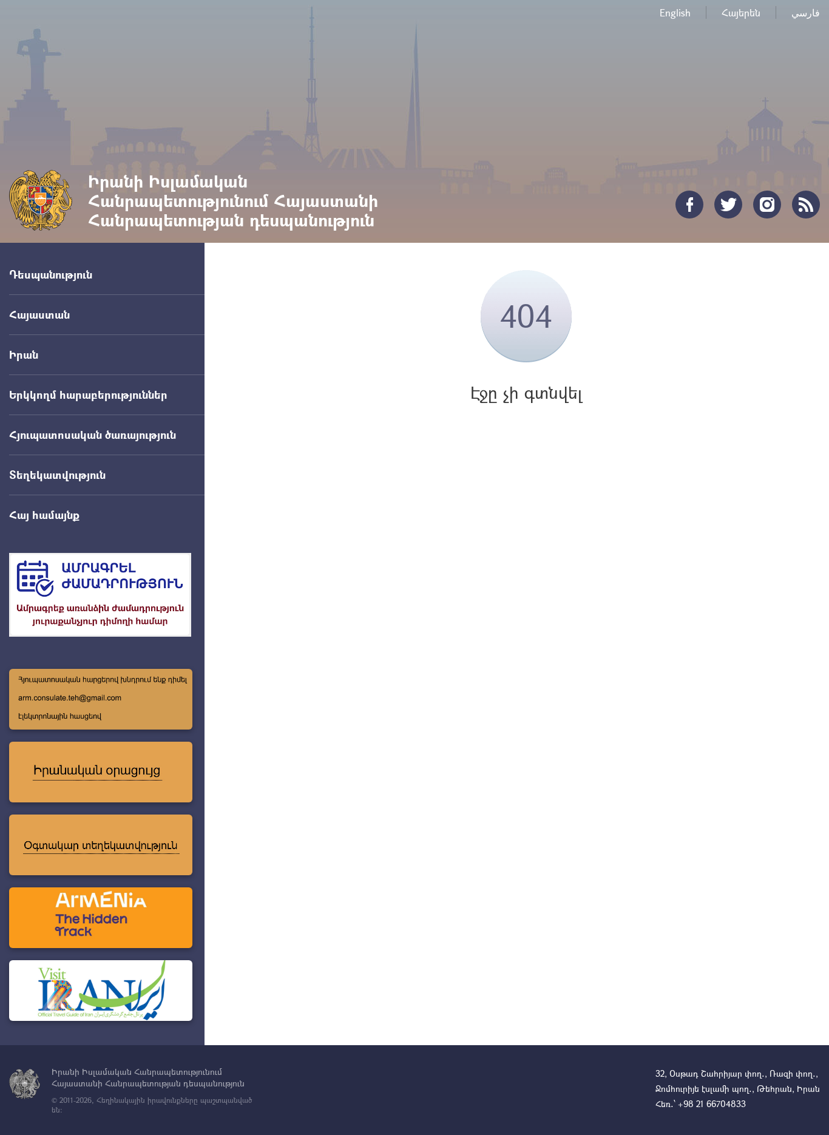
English (675, 12)
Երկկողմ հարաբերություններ (88, 394)
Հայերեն (741, 12)
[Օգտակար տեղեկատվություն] (100, 845)
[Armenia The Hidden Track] (100, 917)
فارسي (805, 12)
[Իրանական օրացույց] (100, 772)
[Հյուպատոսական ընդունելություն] (100, 699)
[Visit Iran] (100, 990)
